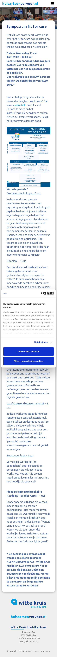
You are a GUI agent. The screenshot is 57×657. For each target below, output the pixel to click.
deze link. (21, 105)
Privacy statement (42, 651)
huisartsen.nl (20, 4)
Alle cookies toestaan (28, 351)
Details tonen (41, 342)
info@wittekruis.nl (29, 641)
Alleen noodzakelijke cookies (28, 361)
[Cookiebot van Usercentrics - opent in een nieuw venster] (41, 293)
